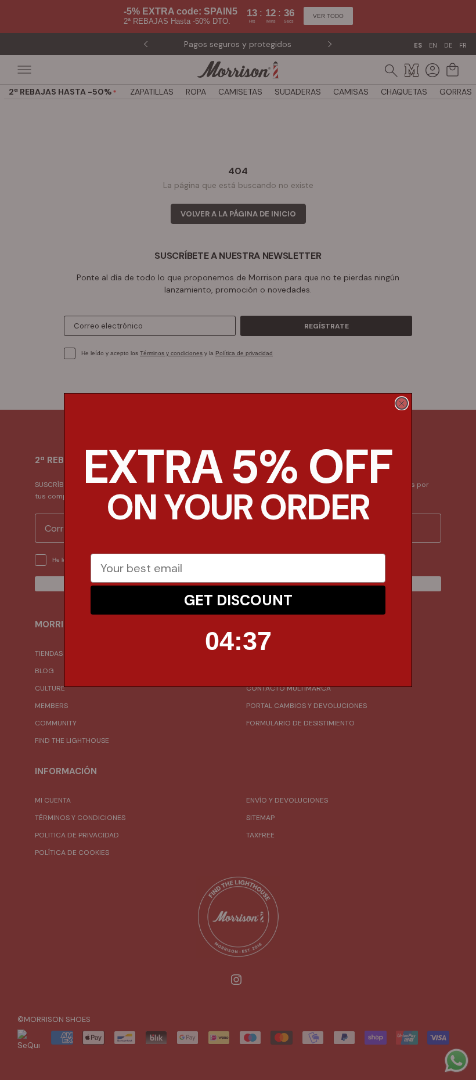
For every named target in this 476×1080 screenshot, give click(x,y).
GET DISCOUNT (238, 600)
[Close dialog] (402, 403)
